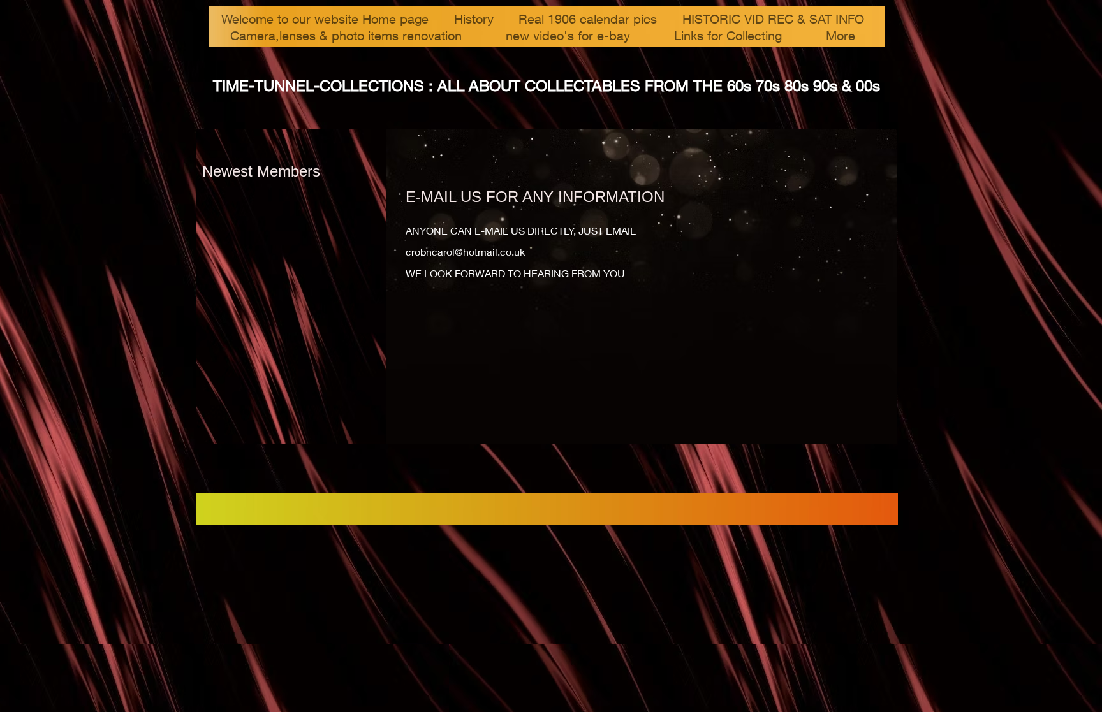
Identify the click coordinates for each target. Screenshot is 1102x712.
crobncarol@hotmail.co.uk (465, 251)
